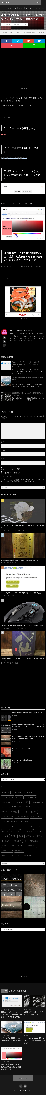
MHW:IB (18, 802)
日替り (39, 836)
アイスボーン (7, 817)
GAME (21, 8)
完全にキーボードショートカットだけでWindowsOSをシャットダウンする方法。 (11, 1014)
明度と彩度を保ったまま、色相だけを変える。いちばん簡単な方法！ (11, 1066)
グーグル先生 (14, 148)
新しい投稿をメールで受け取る (11, 473)
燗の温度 (34, 841)
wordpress (39, 807)
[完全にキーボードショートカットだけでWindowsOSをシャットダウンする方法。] (6, 365)
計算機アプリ (7, 850)
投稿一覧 (29, 330)
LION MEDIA (7, 802)
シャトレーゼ (24, 821)
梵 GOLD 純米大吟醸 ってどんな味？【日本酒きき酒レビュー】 (21, 560)
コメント (4, 421)
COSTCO (28, 8)
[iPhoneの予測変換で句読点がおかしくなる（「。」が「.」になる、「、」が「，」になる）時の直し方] (6, 728)
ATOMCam (16, 792)
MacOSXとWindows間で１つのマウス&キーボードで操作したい (21, 593)
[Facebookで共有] (6, 41)
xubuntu (23, 812)
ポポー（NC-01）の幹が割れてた (22, 760)
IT (15, 8)
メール (3, 450)
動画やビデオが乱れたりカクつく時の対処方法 (27, 393)
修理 (13, 836)
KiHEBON (28, 1091)
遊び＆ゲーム (22, 628)
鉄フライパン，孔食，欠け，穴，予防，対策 (17, 855)
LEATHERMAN (30, 797)
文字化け (30, 836)
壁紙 (21, 836)
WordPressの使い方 (9, 812)
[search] (43, 487)
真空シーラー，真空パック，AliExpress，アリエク (19, 846)
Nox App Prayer (37, 802)
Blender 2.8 (28, 792)
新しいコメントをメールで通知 (11, 469)
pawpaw (6, 807)
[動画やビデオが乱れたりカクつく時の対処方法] (6, 396)
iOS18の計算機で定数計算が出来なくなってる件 (27, 713)
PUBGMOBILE (17, 807)
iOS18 (19, 797)
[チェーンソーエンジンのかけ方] (6, 752)
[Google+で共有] (28, 41)
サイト (3, 459)
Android (5, 792)
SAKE (9, 8)
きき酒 (32, 812)
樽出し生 (18, 841)
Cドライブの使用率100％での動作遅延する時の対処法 (11, 1039)
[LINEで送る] (34, 45)
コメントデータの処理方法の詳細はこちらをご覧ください (22, 480)
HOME (3, 8)
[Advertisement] (23, 69)
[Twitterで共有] (17, 41)
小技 (24, 24)
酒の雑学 (19, 850)
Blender (14, 530)
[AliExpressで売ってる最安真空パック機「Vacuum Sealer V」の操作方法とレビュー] (6, 740)
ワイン (5, 836)
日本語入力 (6, 841)
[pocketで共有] (12, 45)
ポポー (5, 831)
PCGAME (14, 628)
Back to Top (23, 1078)
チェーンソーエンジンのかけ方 (21, 748)
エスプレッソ (36, 817)
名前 (2, 442)
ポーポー (15, 831)
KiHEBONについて (40, 8)
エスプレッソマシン (9, 821)
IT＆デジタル (20, 530)
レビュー (38, 831)
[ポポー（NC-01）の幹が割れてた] (6, 764)
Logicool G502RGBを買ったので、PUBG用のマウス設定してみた (22, 625)
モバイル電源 (26, 831)
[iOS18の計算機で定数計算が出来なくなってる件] (6, 716)
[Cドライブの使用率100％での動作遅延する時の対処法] (6, 381)
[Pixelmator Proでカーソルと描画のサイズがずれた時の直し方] (34, 907)
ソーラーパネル (8, 826)
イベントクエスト (21, 817)
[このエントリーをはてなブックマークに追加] (39, 41)
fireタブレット (7, 797)
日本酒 (14, 562)
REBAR (29, 807)
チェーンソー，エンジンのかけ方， (29, 826)
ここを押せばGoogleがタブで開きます (14, 158)
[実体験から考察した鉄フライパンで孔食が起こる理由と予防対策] (34, 885)
